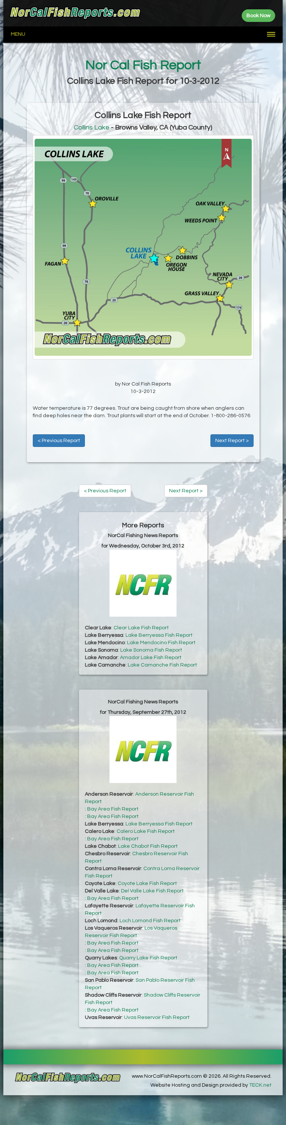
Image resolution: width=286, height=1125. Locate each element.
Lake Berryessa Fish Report (159, 635)
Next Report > (232, 440)
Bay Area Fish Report (113, 809)
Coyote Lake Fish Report (147, 883)
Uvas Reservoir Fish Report (157, 1017)
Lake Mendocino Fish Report (161, 642)
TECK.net (260, 1085)
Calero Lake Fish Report (146, 831)
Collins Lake (91, 127)
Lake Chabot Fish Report (148, 846)
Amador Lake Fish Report (150, 657)
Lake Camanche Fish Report (162, 665)
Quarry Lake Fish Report (148, 958)
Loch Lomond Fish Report (150, 920)
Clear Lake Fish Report (141, 627)
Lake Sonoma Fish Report (151, 650)
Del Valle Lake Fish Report (152, 891)
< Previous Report (59, 440)
